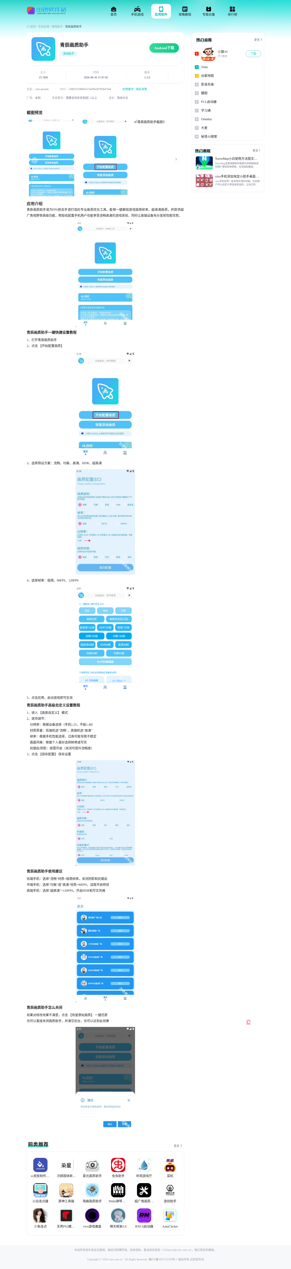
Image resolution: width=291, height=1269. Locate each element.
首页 (33, 26)
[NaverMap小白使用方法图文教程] (204, 162)
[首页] (46, 12)
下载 (253, 53)
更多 (178, 1145)
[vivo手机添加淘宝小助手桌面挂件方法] (204, 180)
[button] (176, 160)
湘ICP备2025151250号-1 (162, 1259)
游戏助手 (57, 26)
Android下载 (164, 48)
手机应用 (43, 26)
